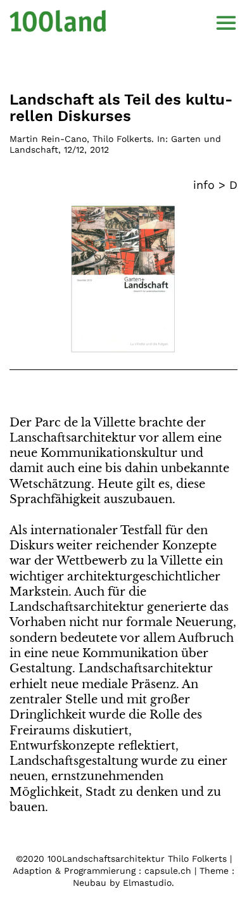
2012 (99, 149)
